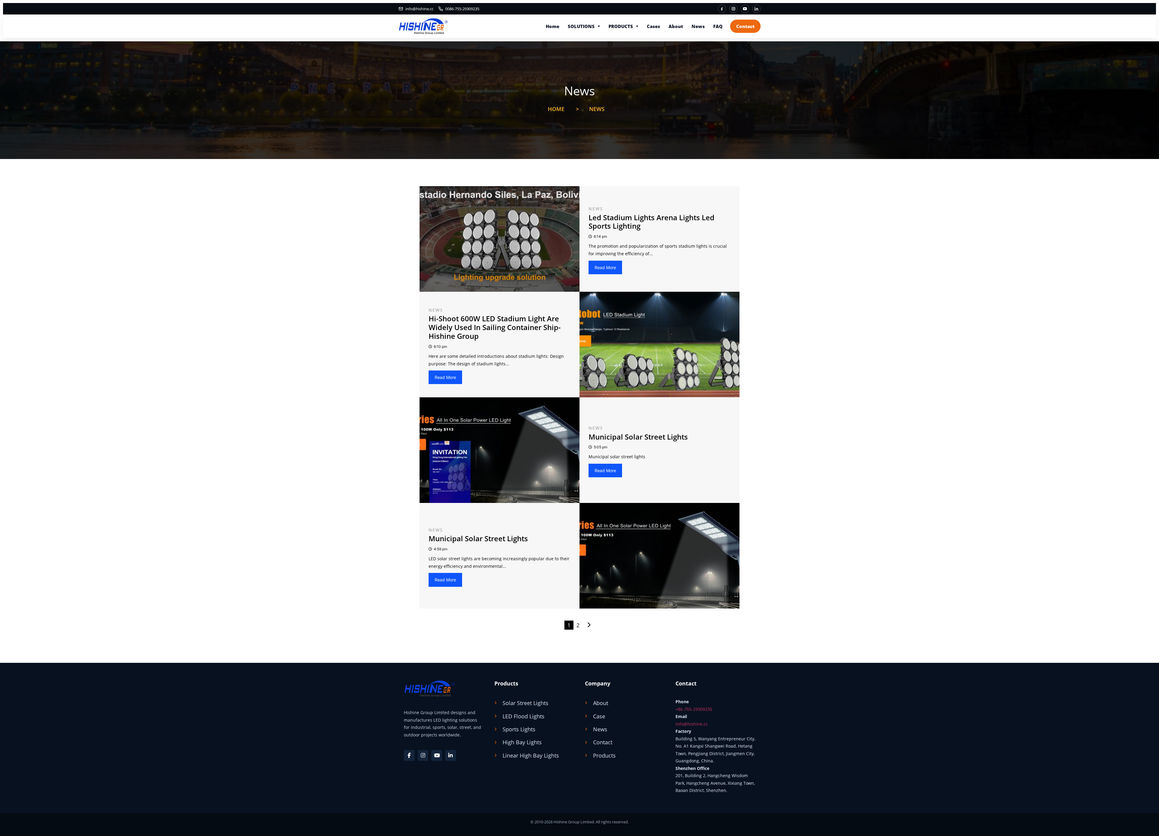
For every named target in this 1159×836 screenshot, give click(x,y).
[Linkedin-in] (450, 755)
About (676, 26)
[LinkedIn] (756, 9)
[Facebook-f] (409, 755)
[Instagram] (733, 9)
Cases (653, 26)
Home (552, 26)
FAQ (718, 26)
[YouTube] (745, 9)
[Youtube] (436, 755)
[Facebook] (722, 9)
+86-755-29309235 (693, 709)
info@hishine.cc (691, 724)
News (698, 26)
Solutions (581, 26)
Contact (745, 26)
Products (620, 26)
